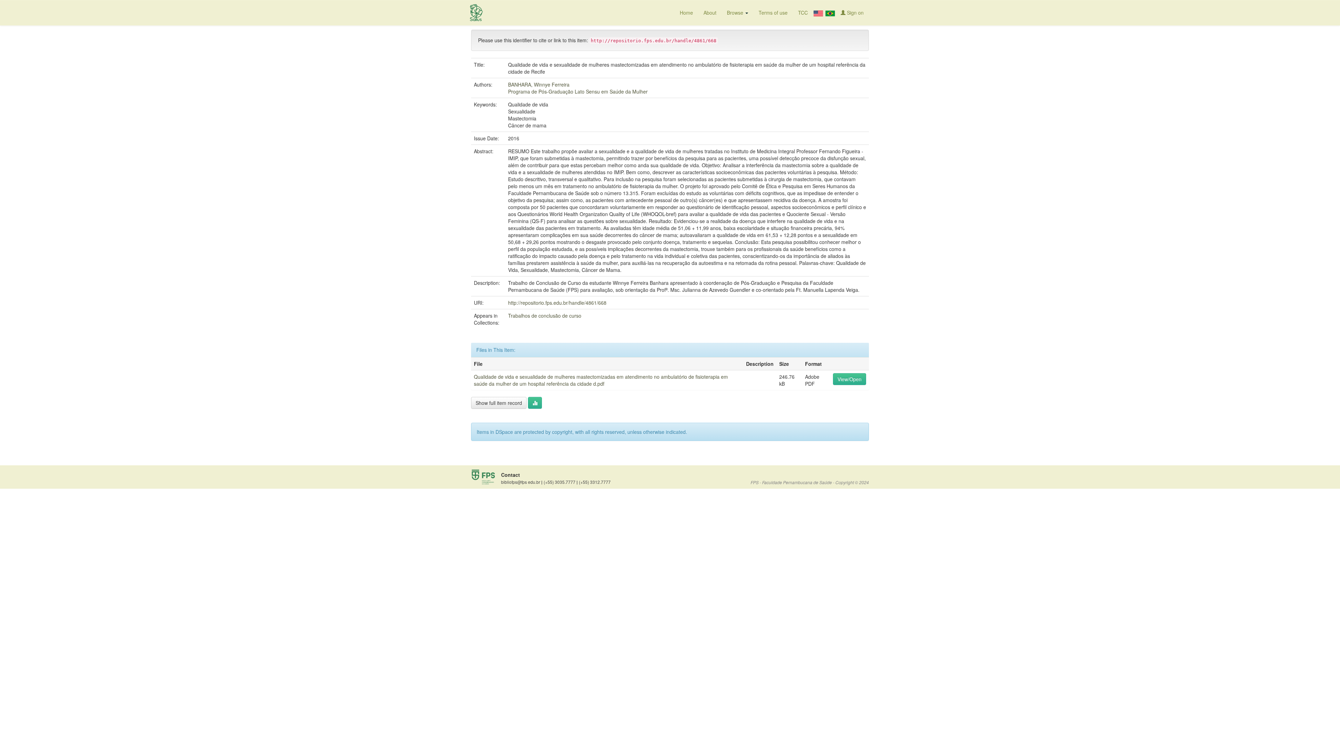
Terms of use (773, 12)
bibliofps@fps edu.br (521, 482)
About (710, 12)
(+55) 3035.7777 (561, 482)
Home (686, 12)
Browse (736, 12)
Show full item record (499, 402)
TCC (803, 12)
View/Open (850, 379)
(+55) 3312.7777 (595, 482)
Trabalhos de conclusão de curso (544, 315)
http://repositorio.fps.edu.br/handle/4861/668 (557, 302)
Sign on (855, 12)
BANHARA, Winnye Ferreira (539, 84)
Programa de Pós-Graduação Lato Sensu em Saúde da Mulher (578, 91)
